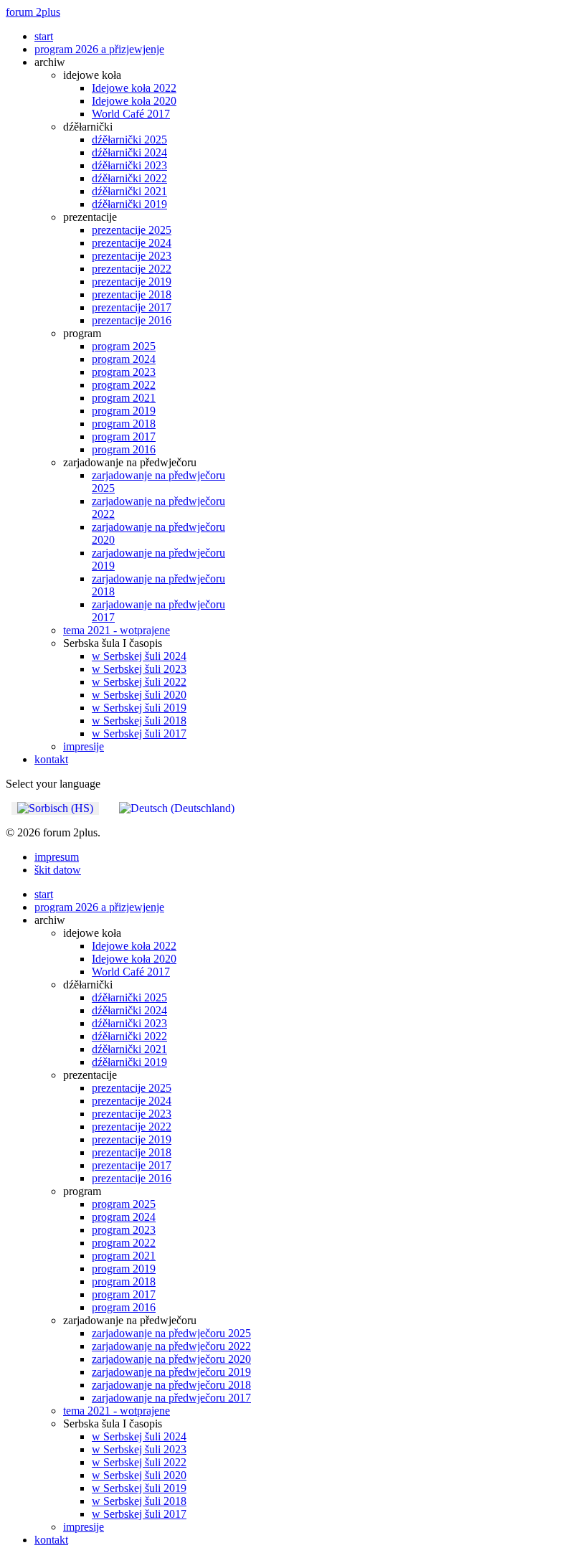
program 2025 (124, 346)
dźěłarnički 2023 (129, 165)
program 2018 (124, 423)
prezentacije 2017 (131, 307)
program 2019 (124, 411)
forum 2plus (33, 12)
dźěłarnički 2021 (129, 191)
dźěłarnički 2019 (129, 204)
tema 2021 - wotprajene (116, 630)
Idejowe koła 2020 (134, 101)
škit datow (57, 870)
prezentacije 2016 (131, 320)
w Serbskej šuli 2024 (139, 656)
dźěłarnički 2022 (129, 178)
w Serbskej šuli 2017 (139, 733)
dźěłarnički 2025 (129, 139)
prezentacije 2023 (131, 256)
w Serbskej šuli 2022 (139, 682)
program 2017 (124, 436)
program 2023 (124, 372)
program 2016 (124, 449)
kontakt (51, 759)
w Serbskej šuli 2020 (139, 695)
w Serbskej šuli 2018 (139, 720)
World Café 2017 (131, 114)
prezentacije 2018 (131, 294)
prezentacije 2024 (131, 243)
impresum (56, 857)
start (43, 36)
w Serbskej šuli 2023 (139, 669)
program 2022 (124, 385)
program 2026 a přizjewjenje (99, 49)
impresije (83, 746)
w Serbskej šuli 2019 (139, 708)
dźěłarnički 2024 (129, 152)
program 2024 (124, 359)
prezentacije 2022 (131, 269)
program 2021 (124, 398)
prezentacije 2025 (131, 230)
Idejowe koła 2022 (134, 88)
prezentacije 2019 (131, 281)
